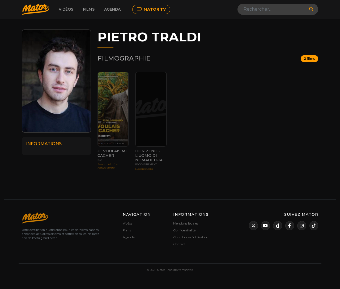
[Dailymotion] (277, 225)
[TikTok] (313, 225)
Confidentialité (184, 230)
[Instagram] (301, 225)
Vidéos (66, 9)
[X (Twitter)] (253, 225)
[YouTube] (265, 225)
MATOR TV (154, 9)
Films (89, 9)
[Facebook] (289, 225)
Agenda (112, 9)
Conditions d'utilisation (190, 237)
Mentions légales (185, 223)
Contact (179, 244)
